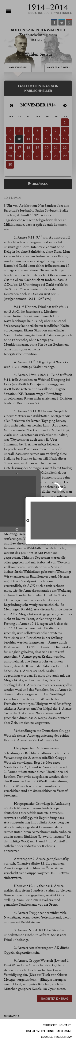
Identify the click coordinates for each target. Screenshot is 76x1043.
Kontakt (65, 1025)
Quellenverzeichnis (40, 1030)
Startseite (50, 1025)
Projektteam (63, 1036)
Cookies (46, 1036)
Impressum (63, 1030)
